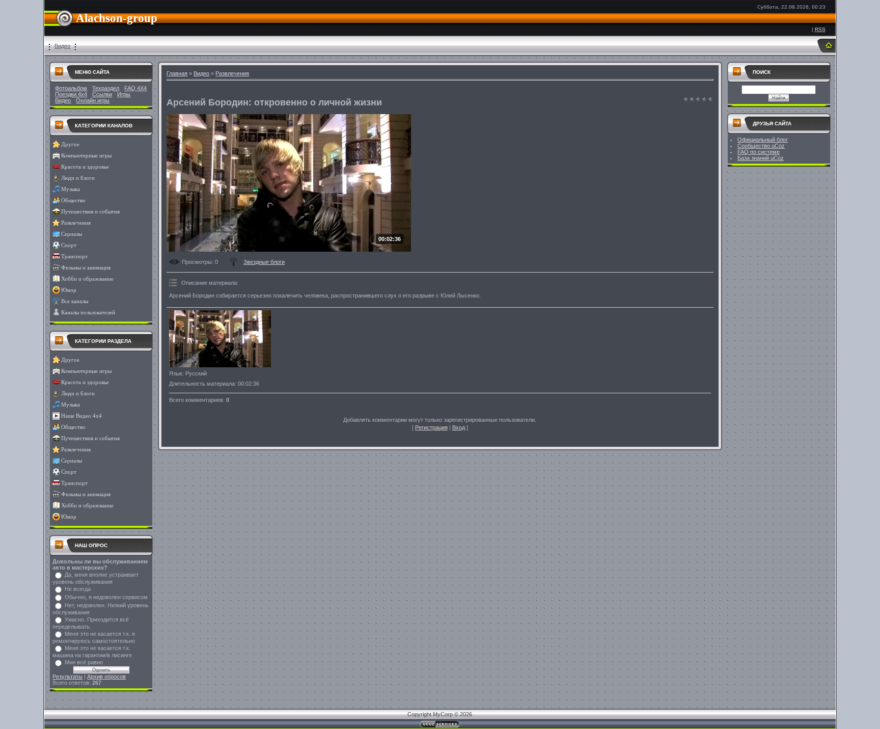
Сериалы (71, 234)
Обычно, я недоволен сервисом (106, 597)
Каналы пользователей (88, 312)
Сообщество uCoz (761, 146)
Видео (62, 46)
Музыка (70, 189)
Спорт (68, 245)
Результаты (67, 676)
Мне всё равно (84, 662)
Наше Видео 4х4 (81, 416)
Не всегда (78, 589)
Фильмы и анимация (86, 268)
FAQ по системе (758, 152)
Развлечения (76, 223)
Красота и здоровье (85, 167)
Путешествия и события (90, 211)
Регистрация (431, 427)
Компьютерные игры (86, 155)
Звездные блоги (264, 262)
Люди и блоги (78, 178)
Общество (73, 200)
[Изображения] (220, 339)
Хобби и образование (87, 279)
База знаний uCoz (760, 158)
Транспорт (74, 256)
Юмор (68, 290)
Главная (177, 73)
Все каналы (74, 301)
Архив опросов (106, 676)
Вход (458, 427)
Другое (70, 144)
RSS (820, 29)
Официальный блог (762, 140)
